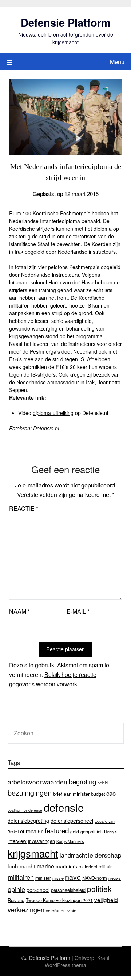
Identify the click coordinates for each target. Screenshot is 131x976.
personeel (38, 889)
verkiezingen (26, 909)
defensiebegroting (28, 820)
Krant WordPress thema (77, 961)
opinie (16, 889)
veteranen (56, 910)
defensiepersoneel (72, 820)
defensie (64, 807)
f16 (40, 831)
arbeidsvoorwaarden (37, 781)
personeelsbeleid (68, 890)
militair (105, 866)
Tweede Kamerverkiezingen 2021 (59, 900)
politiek (99, 888)
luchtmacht (21, 866)
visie (71, 910)
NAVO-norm (94, 877)
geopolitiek (91, 831)
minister (43, 878)
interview (17, 840)
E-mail (78, 611)
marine (45, 866)
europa (28, 831)
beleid (103, 782)
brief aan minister (71, 793)
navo (73, 876)
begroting (82, 781)
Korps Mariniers (70, 841)
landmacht (73, 855)
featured (57, 830)
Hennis (110, 831)
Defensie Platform (66, 22)
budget (98, 794)
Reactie (23, 508)
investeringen (41, 841)
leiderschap (105, 854)
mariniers (66, 866)
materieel (88, 866)
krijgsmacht (33, 853)
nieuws (114, 878)
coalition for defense (25, 810)
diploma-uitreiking (53, 413)
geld (74, 831)
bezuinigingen (30, 792)
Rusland (16, 900)
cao (111, 793)
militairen (21, 877)
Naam (19, 611)
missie (58, 878)
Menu (117, 61)
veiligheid (106, 900)
